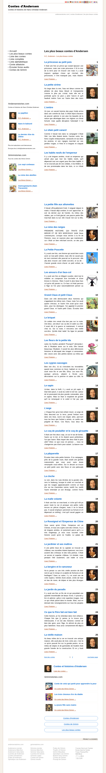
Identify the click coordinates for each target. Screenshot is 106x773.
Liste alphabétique (18, 62)
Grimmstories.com (17, 155)
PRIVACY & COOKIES (90, 739)
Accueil (13, 51)
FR (87, 2)
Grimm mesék (36, 759)
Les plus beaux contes (20, 53)
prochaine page (93, 657)
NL (97, 2)
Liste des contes (17, 56)
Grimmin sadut (36, 756)
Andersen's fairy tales (16, 752)
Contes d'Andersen (23, 6)
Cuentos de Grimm (37, 754)
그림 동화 (79, 758)
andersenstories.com (62, 14)
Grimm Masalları (59, 752)
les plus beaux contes (91, 14)
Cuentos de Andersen (16, 754)
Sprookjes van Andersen (17, 759)
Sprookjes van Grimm (61, 754)
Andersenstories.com (18, 103)
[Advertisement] (53, 31)
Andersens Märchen (15, 750)
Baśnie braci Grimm (60, 756)
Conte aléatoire (17, 64)
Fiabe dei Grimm (59, 748)
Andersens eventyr (15, 748)
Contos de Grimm (59, 757)
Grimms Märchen (37, 750)
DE (73, 2)
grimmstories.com (37, 744)
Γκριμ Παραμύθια (81, 752)
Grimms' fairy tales (37, 752)
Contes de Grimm (18, 70)
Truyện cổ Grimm (59, 750)
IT (91, 2)
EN (77, 2)
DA (68, 2)
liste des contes (49, 657)
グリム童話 (79, 756)
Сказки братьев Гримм (84, 748)
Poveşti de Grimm (59, 759)
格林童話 (78, 754)
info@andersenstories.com (26, 148)
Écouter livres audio (19, 67)
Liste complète (16, 59)
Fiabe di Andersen (15, 757)
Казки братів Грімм (82, 750)
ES (82, 2)
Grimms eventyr (36, 748)
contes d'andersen (76, 14)
